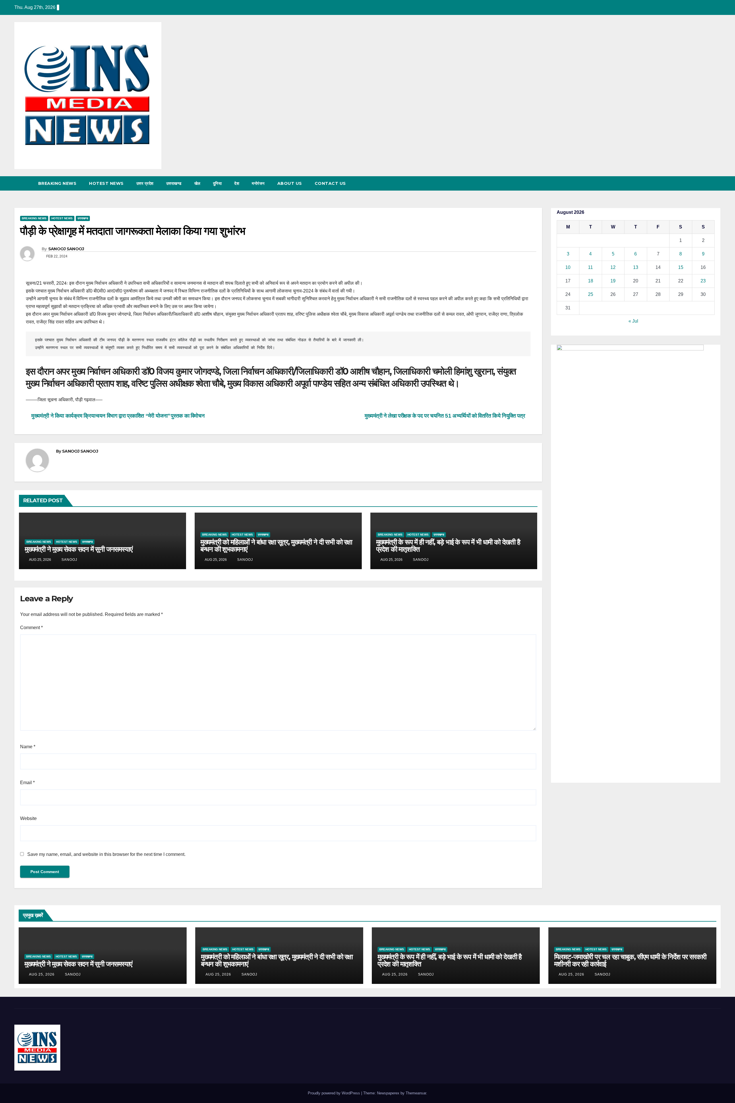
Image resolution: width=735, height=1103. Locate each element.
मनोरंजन (258, 183)
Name (27, 746)
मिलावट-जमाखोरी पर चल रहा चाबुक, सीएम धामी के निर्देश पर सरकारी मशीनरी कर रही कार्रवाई (630, 960)
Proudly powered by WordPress (334, 1093)
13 (635, 267)
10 (567, 267)
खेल (197, 183)
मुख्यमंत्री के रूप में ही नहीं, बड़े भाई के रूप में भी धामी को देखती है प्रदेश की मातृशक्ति (448, 545)
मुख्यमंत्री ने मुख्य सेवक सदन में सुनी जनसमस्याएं (78, 549)
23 (703, 280)
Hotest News (106, 183)
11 (590, 267)
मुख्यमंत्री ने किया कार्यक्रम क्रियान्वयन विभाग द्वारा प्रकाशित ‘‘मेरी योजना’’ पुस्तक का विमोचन (117, 416)
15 (680, 267)
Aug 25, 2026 (42, 974)
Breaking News (57, 183)
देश (236, 183)
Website (28, 818)
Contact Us (330, 183)
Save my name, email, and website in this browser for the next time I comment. (106, 854)
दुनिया (217, 183)
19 (613, 280)
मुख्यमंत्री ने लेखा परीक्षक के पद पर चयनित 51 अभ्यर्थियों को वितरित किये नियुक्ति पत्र (445, 416)
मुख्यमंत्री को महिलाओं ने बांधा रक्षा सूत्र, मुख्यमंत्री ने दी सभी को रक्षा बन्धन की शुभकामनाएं (276, 545)
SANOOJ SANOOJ (66, 248)
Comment (31, 627)
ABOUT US (289, 183)
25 (590, 294)
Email (27, 782)
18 (590, 280)
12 (613, 267)
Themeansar (416, 1093)
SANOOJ (68, 560)
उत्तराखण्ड (174, 183)
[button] (705, 183)
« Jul (633, 321)
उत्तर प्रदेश (145, 183)
